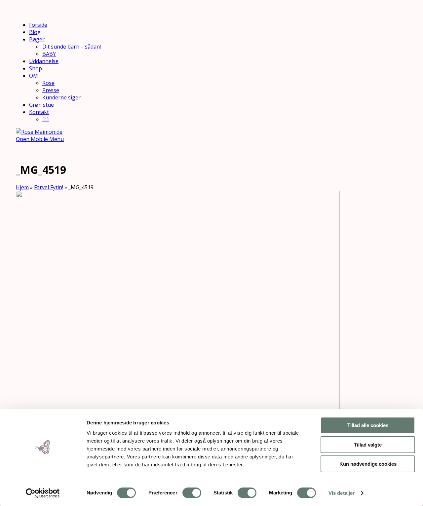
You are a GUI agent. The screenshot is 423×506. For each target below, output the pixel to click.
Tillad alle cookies (367, 425)
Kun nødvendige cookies (368, 464)
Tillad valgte (368, 445)
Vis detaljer (341, 493)
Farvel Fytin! (48, 187)
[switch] (191, 493)
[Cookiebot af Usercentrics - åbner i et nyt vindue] (43, 493)
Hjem (22, 187)
